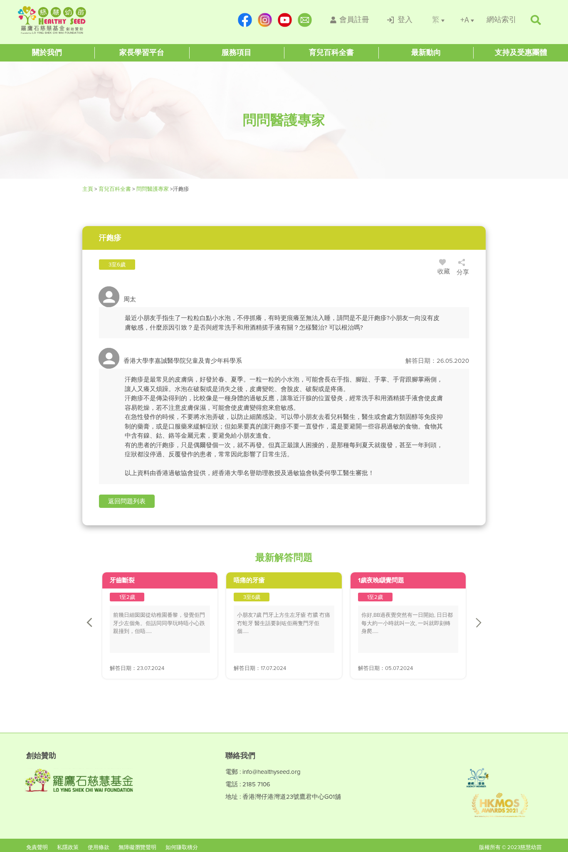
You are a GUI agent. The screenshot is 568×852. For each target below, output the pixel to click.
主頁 (88, 189)
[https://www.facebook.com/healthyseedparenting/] (245, 20)
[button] (127, 501)
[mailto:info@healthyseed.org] (305, 20)
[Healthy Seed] (68, 20)
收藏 (443, 271)
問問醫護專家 (152, 189)
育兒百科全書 (115, 189)
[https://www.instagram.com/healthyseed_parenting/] (265, 20)
